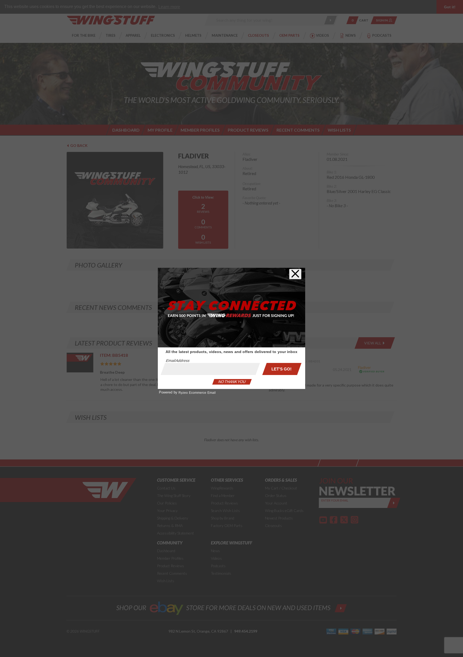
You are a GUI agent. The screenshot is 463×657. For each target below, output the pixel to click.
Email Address (177, 360)
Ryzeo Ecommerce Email (197, 393)
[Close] (295, 274)
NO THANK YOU (232, 382)
